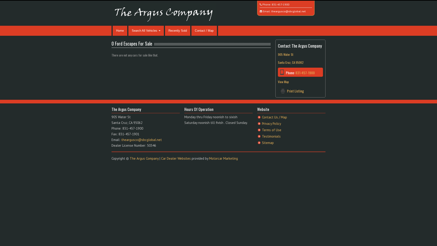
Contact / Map (204, 30)
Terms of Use (271, 130)
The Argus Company (144, 158)
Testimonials (271, 136)
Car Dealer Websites (176, 158)
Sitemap (268, 143)
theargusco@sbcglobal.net (288, 11)
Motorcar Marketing (223, 158)
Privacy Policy (271, 123)
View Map (283, 81)
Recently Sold (177, 30)
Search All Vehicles (145, 30)
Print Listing (295, 90)
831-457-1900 (280, 4)
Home (120, 30)
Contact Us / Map (274, 117)
